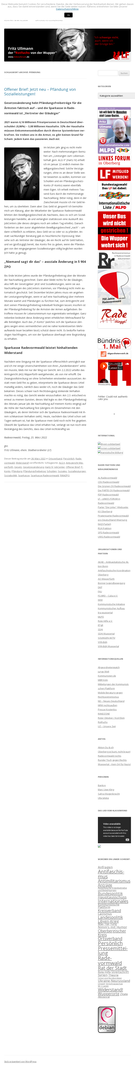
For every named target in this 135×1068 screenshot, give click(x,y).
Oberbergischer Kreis (112, 932)
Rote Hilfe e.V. (105, 621)
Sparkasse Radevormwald (45, 475)
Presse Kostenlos (107, 709)
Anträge (105, 885)
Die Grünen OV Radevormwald (114, 486)
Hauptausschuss (112, 897)
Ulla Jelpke (103, 798)
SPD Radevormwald (108, 532)
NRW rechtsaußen (107, 705)
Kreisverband (109, 910)
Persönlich (69, 458)
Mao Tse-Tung (107, 924)
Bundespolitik (110, 893)
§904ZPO (65, 475)
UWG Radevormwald (109, 536)
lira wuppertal (105, 612)
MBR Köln (103, 680)
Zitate (124, 994)
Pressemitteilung (113, 950)
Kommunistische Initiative (111, 604)
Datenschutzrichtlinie (67, 9)
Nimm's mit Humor (112, 927)
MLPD (101, 616)
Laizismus (105, 914)
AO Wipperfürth (106, 578)
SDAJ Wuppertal (106, 633)
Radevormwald (110, 960)
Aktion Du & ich (106, 747)
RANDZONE (104, 713)
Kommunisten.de (107, 675)
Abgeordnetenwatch (109, 667)
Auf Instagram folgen (116, 420)
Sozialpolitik (10, 475)
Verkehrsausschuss (114, 983)
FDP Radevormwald (108, 494)
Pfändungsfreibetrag (34, 471)
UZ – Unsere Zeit (107, 726)
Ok (68, 15)
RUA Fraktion (104, 528)
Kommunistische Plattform (108, 906)
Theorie (113, 975)
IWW (100, 600)
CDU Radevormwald (108, 482)
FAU (100, 591)
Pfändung (17, 471)
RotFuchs (103, 722)
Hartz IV (49, 467)
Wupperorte (108, 993)
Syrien (103, 975)
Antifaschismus (111, 874)
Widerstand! (22, 462)
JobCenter (59, 467)
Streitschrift (120, 972)
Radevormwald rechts (109, 755)
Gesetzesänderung (33, 467)
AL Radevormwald (107, 477)
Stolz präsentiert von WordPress (20, 1061)
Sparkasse (24, 475)
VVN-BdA (102, 642)
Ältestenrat (104, 996)
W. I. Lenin (103, 986)
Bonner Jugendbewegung (111, 583)
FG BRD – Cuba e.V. (108, 595)
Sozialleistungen (77, 471)
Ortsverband (55, 458)
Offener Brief (73, 467)
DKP (100, 587)
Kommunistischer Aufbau (111, 608)
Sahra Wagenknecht (109, 793)
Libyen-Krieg (108, 921)
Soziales (62, 471)
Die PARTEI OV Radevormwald (114, 490)
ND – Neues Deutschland (111, 701)
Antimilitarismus (114, 881)
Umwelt (101, 983)
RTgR (100, 625)
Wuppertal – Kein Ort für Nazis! (114, 764)
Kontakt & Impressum (16, 20)
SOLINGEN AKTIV (106, 637)
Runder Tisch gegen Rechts (112, 760)
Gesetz (18, 467)
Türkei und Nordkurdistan (110, 978)
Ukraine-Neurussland (114, 980)
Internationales (113, 901)
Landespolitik (110, 917)
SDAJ (100, 629)
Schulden (52, 471)
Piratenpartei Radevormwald (113, 515)
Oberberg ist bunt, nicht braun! (114, 751)
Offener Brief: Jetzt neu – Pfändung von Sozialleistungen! (40, 91)
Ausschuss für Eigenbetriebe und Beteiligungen (112, 889)
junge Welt (103, 671)
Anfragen (105, 867)
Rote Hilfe (104, 972)
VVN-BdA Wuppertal (108, 646)
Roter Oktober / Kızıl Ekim (111, 717)
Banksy (102, 785)
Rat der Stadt (112, 968)
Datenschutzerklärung (49, 20)
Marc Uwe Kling (106, 789)
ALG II (62, 462)
